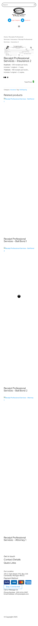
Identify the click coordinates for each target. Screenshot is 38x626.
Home (6, 37)
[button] (31, 47)
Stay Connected (13, 587)
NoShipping (23, 89)
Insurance (14, 39)
